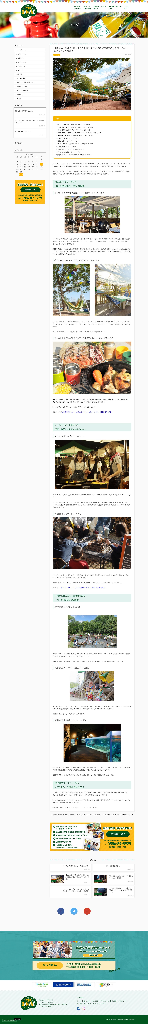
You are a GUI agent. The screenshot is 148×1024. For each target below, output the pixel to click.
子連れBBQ (21, 66)
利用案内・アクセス (99, 7)
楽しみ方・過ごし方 (83, 1003)
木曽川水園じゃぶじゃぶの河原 (67, 146)
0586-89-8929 (78, 967)
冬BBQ (20, 70)
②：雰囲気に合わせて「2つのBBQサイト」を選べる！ (74, 130)
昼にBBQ (87, 1001)
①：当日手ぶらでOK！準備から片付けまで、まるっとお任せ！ (76, 127)
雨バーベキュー (98, 894)
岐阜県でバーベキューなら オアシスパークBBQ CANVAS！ (74, 155)
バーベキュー (56, 55)
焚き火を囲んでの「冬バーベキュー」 (69, 141)
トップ (79, 1001)
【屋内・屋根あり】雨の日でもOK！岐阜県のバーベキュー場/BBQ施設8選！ (77, 814)
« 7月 (21, 174)
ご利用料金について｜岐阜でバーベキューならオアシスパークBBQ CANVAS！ (87, 412)
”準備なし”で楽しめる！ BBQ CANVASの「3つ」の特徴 (73, 124)
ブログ (126, 7)
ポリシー (101, 1003)
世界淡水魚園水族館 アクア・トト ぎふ (69, 152)
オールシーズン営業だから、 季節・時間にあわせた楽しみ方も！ (75, 135)
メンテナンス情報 (22, 90)
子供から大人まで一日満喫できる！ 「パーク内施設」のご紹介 (74, 143)
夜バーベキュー (98, 881)
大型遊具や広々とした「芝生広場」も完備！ (71, 149)
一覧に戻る (106, 814)
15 (41, 164)
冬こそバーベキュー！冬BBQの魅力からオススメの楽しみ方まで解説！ (83, 587)
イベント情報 (21, 78)
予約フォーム (21, 94)
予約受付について (22, 86)
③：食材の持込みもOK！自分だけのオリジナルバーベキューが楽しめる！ (79, 132)
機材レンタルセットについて (26, 82)
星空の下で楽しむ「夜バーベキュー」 (69, 138)
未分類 (19, 98)
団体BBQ (87, 7)
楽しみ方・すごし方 (115, 7)
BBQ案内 (77, 7)
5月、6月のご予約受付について (122, 814)
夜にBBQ (95, 1001)
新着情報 (19, 74)
